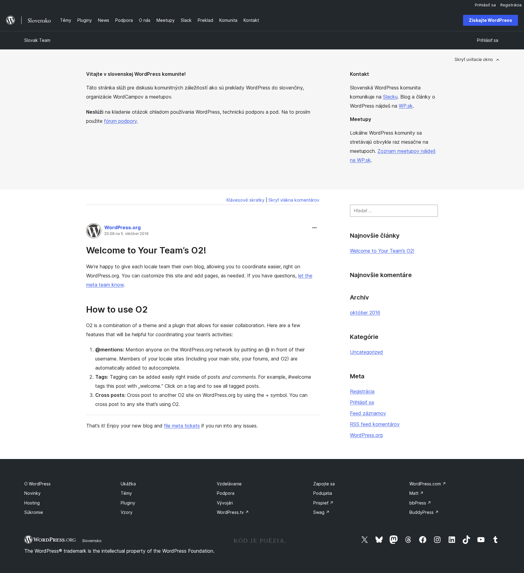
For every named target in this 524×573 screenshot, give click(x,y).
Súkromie (33, 512)
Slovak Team (37, 40)
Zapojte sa (324, 483)
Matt (416, 493)
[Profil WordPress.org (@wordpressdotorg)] (93, 232)
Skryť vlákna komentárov (293, 200)
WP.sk (406, 106)
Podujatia (322, 493)
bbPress (420, 502)
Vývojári (225, 502)
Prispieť (323, 502)
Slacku (390, 97)
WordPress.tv (233, 512)
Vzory (127, 512)
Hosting (32, 502)
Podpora (225, 493)
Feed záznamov (368, 413)
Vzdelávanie (229, 483)
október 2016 (365, 313)
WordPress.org (122, 227)
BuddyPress (424, 512)
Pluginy (128, 502)
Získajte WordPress (490, 20)
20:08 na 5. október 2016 (126, 234)
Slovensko (92, 540)
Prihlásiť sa (362, 402)
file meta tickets (182, 426)
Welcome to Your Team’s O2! (146, 250)
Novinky (32, 493)
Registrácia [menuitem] (511, 4)
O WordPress (37, 483)
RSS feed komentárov (375, 424)
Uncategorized (366, 352)
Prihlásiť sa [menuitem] (485, 4)
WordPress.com (427, 483)
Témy (126, 493)
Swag (321, 512)
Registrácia (362, 391)
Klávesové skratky (245, 200)
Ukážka (128, 483)
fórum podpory (120, 121)
